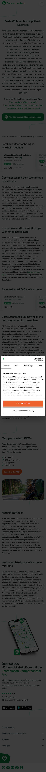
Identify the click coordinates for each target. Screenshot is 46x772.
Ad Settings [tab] (28, 365)
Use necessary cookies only (23, 411)
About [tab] (39, 365)
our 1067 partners (16, 377)
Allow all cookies (23, 403)
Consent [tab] (6, 365)
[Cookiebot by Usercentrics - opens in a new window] (33, 359)
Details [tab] (16, 365)
